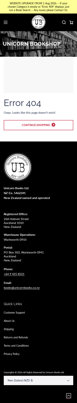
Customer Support (14, 312)
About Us (9, 320)
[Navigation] (5, 22)
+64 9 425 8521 (14, 274)
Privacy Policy (11, 353)
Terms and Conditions (16, 345)
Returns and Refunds (16, 337)
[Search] (64, 22)
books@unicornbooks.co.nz (22, 287)
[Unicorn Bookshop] (38, 22)
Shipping (9, 329)
